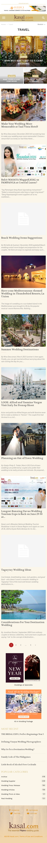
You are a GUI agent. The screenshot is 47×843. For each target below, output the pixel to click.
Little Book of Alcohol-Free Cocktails (18, 764)
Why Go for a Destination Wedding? (17, 749)
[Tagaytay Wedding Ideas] (23, 551)
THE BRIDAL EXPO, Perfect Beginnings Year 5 (22, 734)
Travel (35, 76)
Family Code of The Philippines (16, 757)
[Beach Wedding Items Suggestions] (23, 219)
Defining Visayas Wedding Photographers (21, 742)
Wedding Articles (21, 790)
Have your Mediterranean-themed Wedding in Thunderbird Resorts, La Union (22, 293)
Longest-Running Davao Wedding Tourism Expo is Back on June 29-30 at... (21, 514)
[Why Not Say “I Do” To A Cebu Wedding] (23, 51)
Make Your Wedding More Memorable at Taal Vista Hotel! (19, 125)
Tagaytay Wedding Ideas (16, 569)
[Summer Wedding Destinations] (23, 330)
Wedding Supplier (21, 781)
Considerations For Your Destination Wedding (22, 624)
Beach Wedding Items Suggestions (21, 237)
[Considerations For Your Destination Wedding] (23, 604)
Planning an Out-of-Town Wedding (22, 458)
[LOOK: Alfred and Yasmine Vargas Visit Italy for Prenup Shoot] (23, 383)
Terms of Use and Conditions (31, 836)
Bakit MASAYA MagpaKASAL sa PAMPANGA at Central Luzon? (20, 181)
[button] (43, 17)
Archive (23, 57)
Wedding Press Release (21, 785)
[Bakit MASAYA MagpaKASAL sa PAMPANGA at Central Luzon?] (23, 160)
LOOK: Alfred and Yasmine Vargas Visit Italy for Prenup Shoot (21, 404)
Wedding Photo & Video (21, 794)
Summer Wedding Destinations (20, 349)
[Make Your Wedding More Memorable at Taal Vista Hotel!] (23, 105)
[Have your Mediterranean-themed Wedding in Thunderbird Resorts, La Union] (23, 272)
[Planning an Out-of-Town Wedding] (23, 439)
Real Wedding (21, 798)
